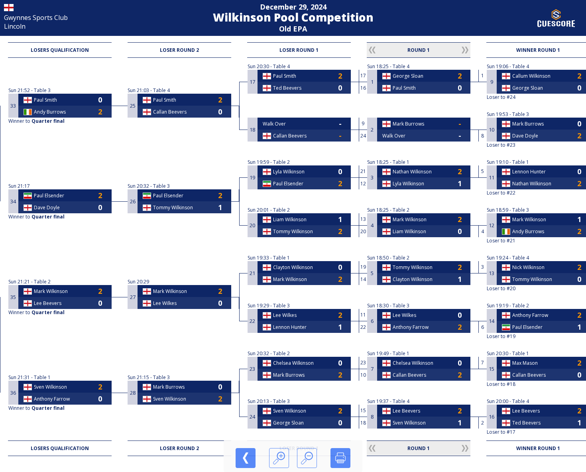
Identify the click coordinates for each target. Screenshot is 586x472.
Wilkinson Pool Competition (293, 17)
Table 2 (42, 281)
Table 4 (161, 90)
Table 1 (42, 377)
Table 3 (42, 90)
